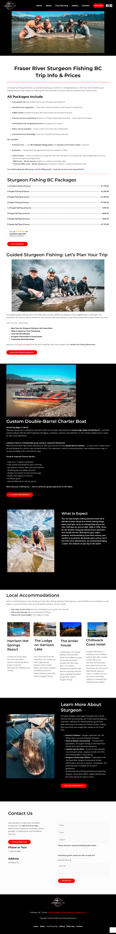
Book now (71, 926)
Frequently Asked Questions (22, 339)
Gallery (75, 6)
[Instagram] (110, 5)
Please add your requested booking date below (77, 845)
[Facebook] (107, 5)
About (49, 6)
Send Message (66, 881)
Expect (25, 331)
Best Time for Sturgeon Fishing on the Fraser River (32, 328)
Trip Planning (61, 6)
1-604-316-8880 (54, 912)
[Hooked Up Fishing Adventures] (10, 5)
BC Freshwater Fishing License (42, 145)
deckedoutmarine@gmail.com (74, 912)
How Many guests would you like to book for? (76, 855)
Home (39, 6)
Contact (85, 6)
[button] (98, 6)
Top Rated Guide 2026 (17, 234)
